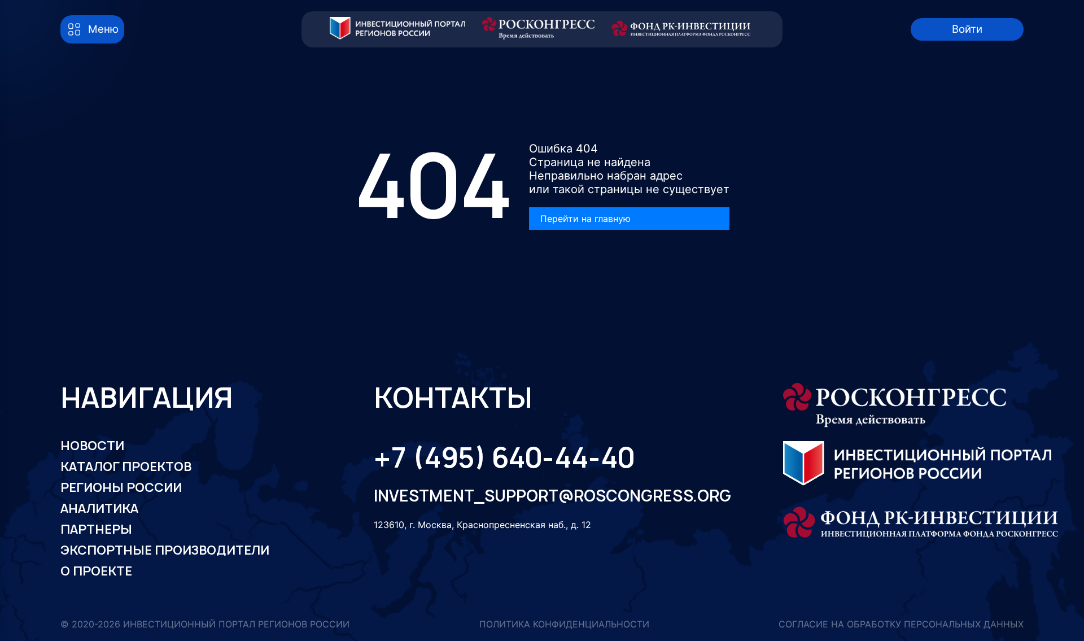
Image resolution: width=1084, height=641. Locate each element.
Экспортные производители (164, 550)
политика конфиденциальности (564, 624)
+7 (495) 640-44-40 (504, 458)
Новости (92, 445)
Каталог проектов (125, 466)
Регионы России (121, 487)
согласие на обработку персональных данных (901, 624)
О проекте (96, 570)
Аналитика (99, 508)
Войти (967, 29)
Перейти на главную (585, 218)
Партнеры (96, 529)
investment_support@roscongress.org (542, 496)
